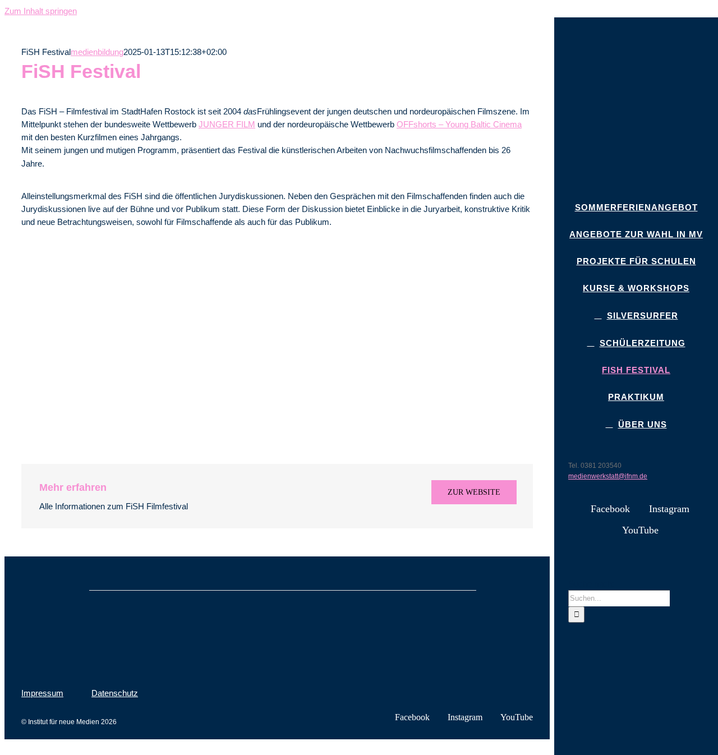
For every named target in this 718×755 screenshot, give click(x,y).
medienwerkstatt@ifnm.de (607, 476)
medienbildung (97, 52)
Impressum (42, 693)
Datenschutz (114, 693)
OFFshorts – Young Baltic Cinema (459, 124)
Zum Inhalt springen (40, 11)
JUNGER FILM (227, 124)
